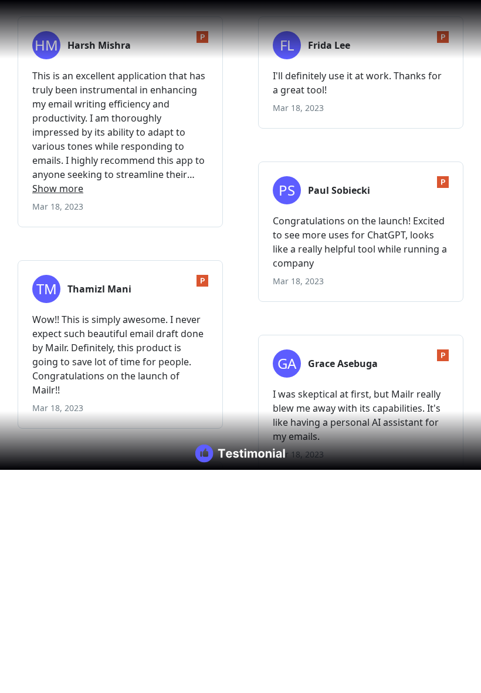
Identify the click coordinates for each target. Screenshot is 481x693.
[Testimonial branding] (241, 453)
